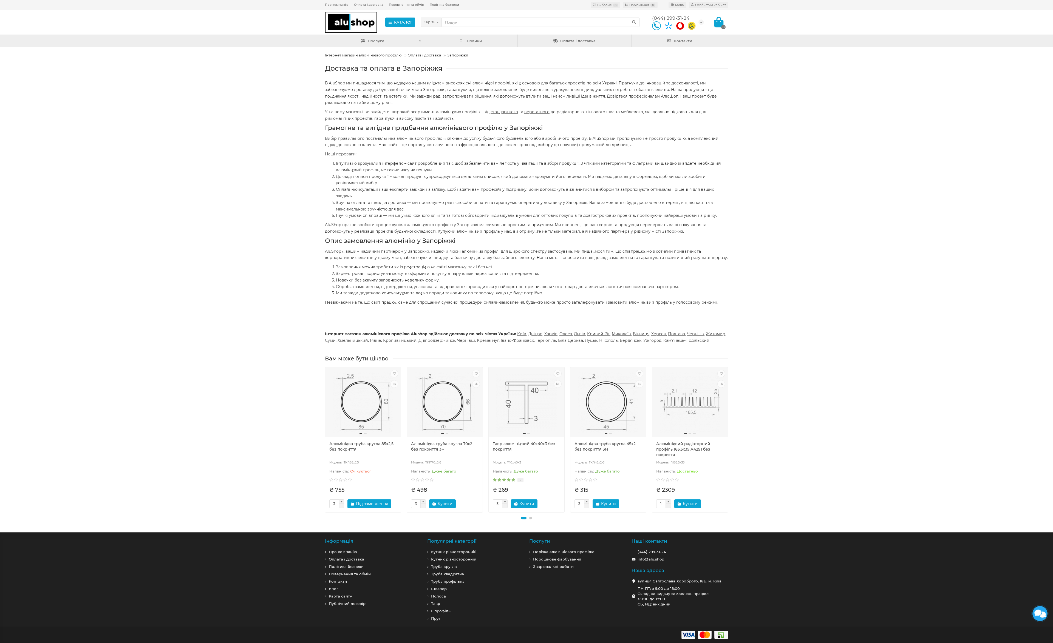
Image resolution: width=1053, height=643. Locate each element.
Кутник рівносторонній (454, 552)
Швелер (439, 589)
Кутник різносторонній (453, 559)
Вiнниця (641, 333)
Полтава (676, 333)
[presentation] (325, 439)
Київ (521, 333)
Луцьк (591, 340)
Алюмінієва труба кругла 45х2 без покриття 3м (605, 446)
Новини (474, 41)
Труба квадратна (447, 574)
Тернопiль (546, 340)
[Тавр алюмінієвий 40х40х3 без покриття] (526, 402)
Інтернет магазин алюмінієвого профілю (363, 55)
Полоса (438, 596)
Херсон (658, 333)
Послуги (376, 41)
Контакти (683, 41)
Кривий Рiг (598, 333)
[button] (523, 518)
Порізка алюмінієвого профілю (564, 552)
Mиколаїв (621, 333)
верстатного (537, 111)
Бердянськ (630, 340)
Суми (330, 340)
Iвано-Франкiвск (517, 340)
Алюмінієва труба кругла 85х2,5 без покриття (361, 446)
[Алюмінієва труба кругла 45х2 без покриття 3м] (608, 402)
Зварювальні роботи (553, 566)
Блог (333, 589)
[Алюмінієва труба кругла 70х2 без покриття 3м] (445, 402)
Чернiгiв (695, 333)
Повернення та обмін (406, 5)
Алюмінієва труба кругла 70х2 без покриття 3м (441, 446)
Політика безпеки (444, 5)
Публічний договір (347, 603)
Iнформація (339, 541)
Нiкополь (608, 340)
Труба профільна (448, 581)
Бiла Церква (570, 340)
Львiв (579, 333)
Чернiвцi (466, 340)
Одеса (565, 333)
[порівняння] (394, 384)
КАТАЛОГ (403, 22)
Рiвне (375, 340)
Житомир (715, 333)
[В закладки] (394, 373)
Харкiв (550, 333)
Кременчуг (488, 340)
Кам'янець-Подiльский (686, 340)
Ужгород (652, 340)
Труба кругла (444, 566)
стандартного (504, 111)
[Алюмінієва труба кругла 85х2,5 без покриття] (363, 402)
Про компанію (337, 5)
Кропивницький (400, 340)
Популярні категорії (452, 541)
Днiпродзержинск (436, 340)
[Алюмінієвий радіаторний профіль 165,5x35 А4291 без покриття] (690, 402)
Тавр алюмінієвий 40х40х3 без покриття (524, 446)
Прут (436, 618)
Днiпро (535, 333)
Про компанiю (343, 552)
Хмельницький (353, 340)
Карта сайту (340, 596)
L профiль (441, 611)
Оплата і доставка (368, 5)
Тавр (435, 603)
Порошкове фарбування (557, 559)
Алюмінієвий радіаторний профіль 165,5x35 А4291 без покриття (683, 449)
